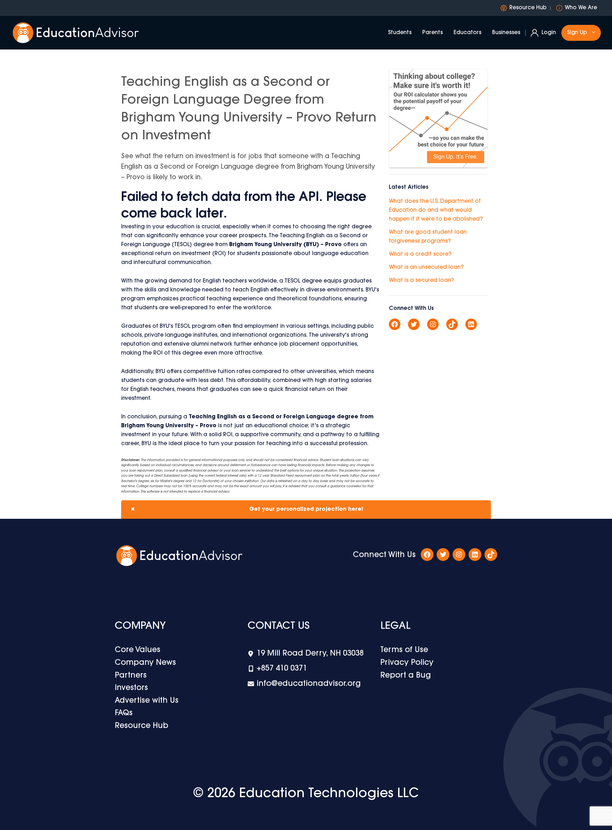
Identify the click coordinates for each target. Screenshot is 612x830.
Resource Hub (528, 8)
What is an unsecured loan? (426, 267)
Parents (432, 32)
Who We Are (581, 8)
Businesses (506, 32)
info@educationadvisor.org (309, 684)
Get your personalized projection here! (247, 509)
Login (549, 32)
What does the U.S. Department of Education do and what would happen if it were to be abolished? (436, 210)
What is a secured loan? (421, 280)
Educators (467, 32)
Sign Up (577, 32)
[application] (592, 33)
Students (400, 32)
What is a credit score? (420, 254)
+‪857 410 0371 (282, 668)
